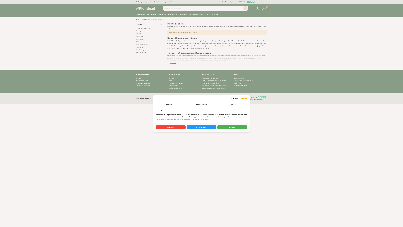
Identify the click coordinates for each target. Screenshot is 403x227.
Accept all (232, 127)
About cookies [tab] (201, 104)
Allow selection (201, 127)
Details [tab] (233, 104)
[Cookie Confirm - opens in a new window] (239, 98)
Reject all (170, 127)
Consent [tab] (169, 104)
